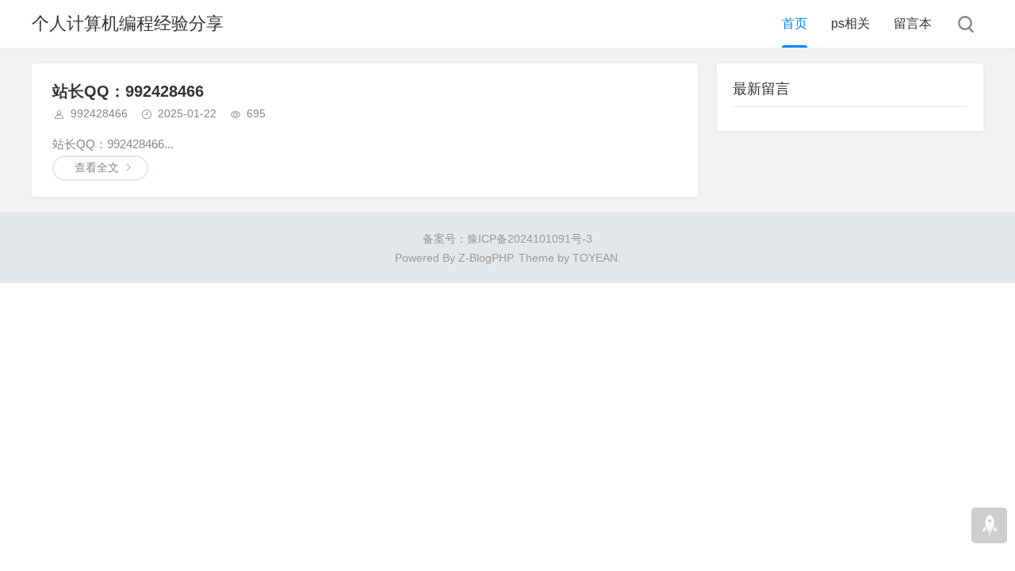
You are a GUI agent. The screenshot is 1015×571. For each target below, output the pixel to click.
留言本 (913, 23)
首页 (794, 23)
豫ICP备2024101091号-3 (529, 238)
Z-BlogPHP (485, 257)
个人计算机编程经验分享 (128, 23)
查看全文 (97, 167)
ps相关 (850, 23)
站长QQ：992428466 (128, 91)
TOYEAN (595, 257)
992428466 (99, 113)
